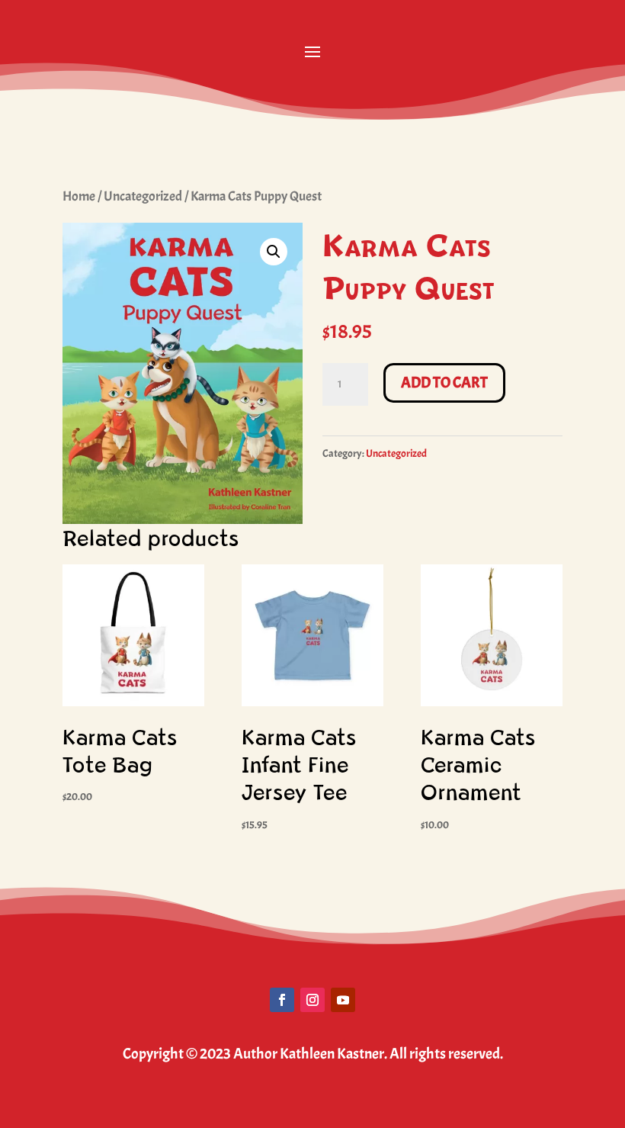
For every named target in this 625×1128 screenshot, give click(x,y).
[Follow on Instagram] (312, 1000)
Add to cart (444, 382)
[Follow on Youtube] (343, 1000)
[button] (273, 251)
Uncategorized (143, 196)
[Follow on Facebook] (282, 1000)
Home (78, 196)
